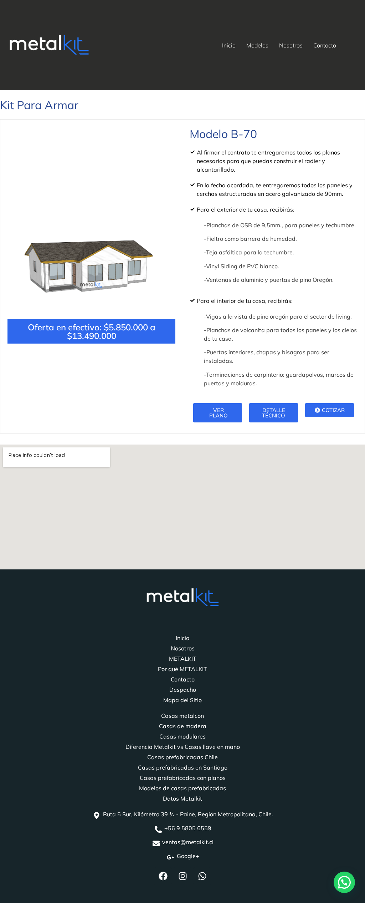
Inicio (229, 45)
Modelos (257, 45)
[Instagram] (182, 876)
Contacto (324, 45)
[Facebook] (163, 876)
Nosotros (291, 45)
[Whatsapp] (202, 876)
